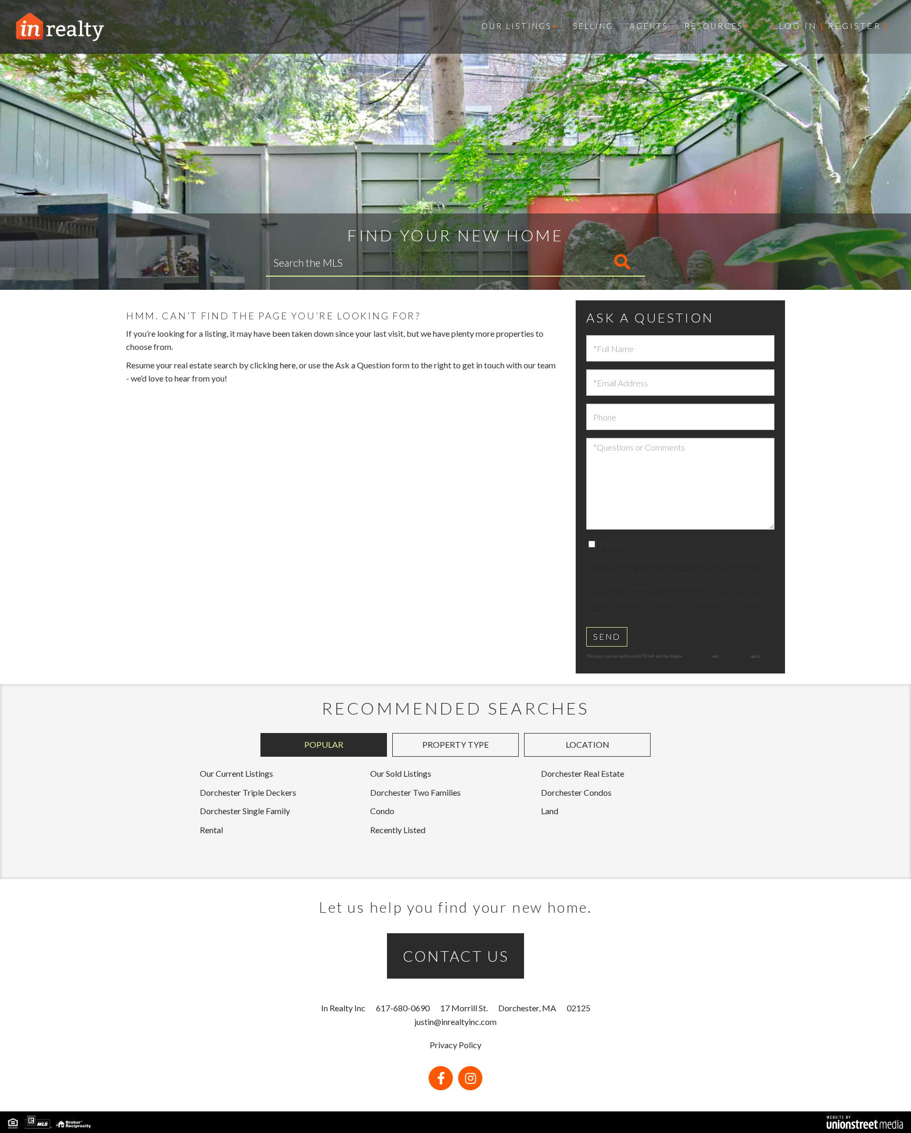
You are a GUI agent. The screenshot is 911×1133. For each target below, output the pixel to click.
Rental (211, 830)
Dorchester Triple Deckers (248, 792)
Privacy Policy (625, 613)
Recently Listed (397, 830)
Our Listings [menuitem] (516, 26)
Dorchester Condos (576, 792)
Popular (323, 744)
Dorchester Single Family (245, 811)
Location (587, 744)
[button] (578, 262)
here (288, 365)
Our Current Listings (236, 773)
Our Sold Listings (400, 773)
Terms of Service (734, 656)
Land (549, 811)
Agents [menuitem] (648, 26)
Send (606, 636)
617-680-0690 (403, 1008)
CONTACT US (456, 956)
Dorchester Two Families (415, 792)
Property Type (455, 744)
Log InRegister (830, 26)
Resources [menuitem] (713, 26)
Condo (382, 811)
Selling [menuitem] (593, 26)
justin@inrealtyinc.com (455, 1022)
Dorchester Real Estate (582, 773)
